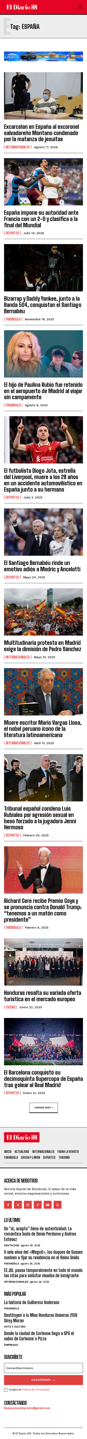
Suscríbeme (41, 1379)
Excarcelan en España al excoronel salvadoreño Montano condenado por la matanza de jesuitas (41, 133)
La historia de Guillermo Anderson (31, 1302)
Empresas (11, 1344)
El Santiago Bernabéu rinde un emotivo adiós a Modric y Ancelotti (42, 565)
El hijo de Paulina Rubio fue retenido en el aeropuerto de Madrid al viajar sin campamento (43, 391)
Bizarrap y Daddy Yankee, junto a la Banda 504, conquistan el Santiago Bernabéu (42, 304)
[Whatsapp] (58, 1205)
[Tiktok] (38, 1205)
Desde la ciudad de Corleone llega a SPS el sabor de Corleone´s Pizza (39, 1336)
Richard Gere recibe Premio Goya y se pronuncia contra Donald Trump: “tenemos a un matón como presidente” (43, 910)
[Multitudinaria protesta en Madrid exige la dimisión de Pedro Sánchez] (43, 612)
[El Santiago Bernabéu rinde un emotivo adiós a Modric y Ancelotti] (43, 532)
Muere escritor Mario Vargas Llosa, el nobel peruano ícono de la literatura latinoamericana (43, 729)
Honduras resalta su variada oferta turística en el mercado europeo (42, 995)
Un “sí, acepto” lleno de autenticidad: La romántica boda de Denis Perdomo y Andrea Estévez (40, 1234)
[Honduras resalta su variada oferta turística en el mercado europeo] (43, 962)
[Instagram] (28, 1205)
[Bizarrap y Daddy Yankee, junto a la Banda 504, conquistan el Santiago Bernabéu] (43, 267)
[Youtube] (48, 1205)
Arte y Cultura (14, 1326)
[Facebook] (8, 1205)
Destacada (11, 1245)
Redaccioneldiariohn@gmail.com (27, 1408)
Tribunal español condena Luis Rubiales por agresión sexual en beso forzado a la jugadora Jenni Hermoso (40, 818)
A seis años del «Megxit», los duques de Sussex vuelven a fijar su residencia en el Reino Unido (43, 1254)
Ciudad (10, 1007)
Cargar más (42, 1107)
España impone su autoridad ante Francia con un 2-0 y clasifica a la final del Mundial (41, 219)
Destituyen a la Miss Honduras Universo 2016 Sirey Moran (40, 1317)
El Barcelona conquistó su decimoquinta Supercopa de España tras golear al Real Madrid (43, 1078)
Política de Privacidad (35, 1389)
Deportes (12, 233)
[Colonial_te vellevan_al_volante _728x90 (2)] (43, 64)
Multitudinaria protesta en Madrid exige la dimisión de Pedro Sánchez (42, 645)
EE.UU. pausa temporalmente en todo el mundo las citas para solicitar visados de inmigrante (43, 1273)
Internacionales (18, 147)
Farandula (13, 319)
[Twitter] (18, 1205)
